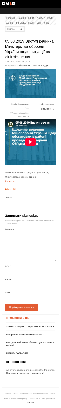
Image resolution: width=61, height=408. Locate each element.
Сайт (7, 292)
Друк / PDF (10, 188)
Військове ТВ (23, 117)
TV (11, 113)
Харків (9, 23)
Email (8, 279)
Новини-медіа (23, 104)
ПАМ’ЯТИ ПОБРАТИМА (17, 353)
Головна (10, 18)
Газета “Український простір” (16, 398)
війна (26, 113)
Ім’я (8, 266)
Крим (50, 18)
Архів (46, 23)
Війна (31, 18)
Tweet (9, 197)
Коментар (10, 229)
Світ (39, 23)
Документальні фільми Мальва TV (34, 393)
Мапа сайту (35, 398)
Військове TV (24, 65)
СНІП (31, 403)
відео (21, 113)
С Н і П (8, 3)
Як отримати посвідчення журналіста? (24, 335)
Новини (22, 18)
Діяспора (21, 23)
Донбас (41, 18)
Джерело (9, 181)
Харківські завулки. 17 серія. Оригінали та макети (30, 326)
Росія (31, 23)
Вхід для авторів (48, 398)
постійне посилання (46, 104)
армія (16, 113)
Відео (16, 393)
